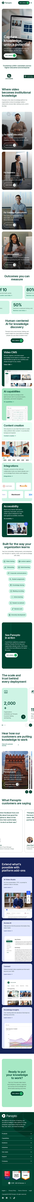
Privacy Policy (12, 1190)
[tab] (2, 725)
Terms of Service (22, 1190)
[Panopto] (7, 3)
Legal (30, 1190)
